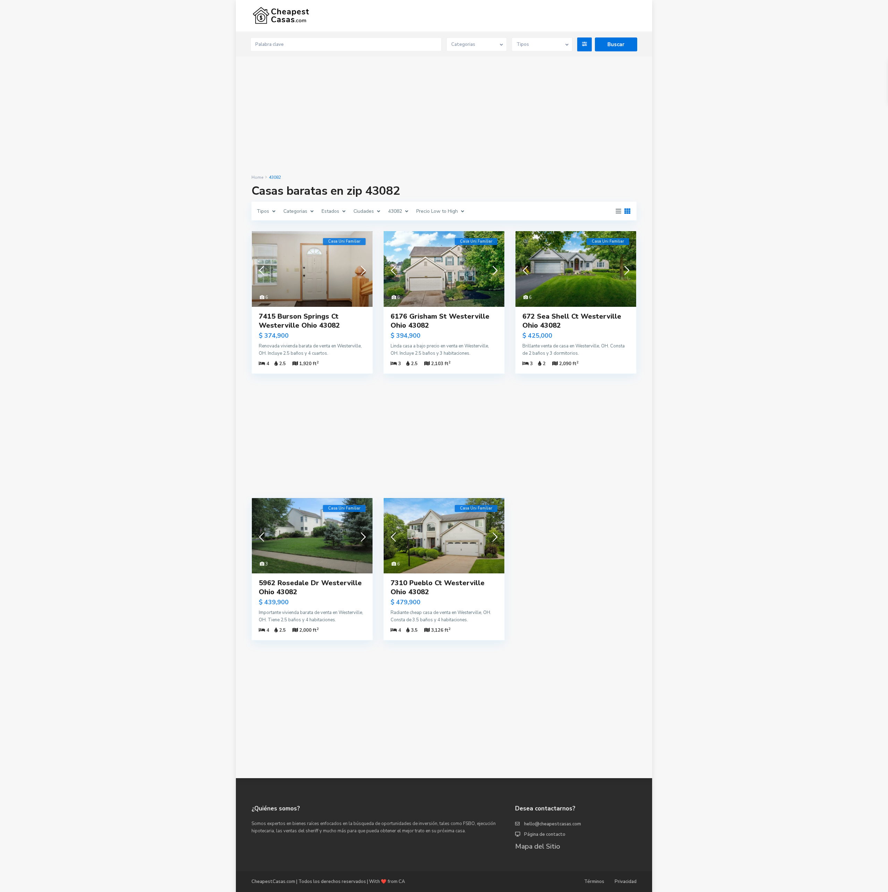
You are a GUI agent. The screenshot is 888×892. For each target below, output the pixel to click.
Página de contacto (544, 834)
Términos (594, 881)
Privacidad (626, 881)
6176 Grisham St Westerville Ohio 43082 (440, 321)
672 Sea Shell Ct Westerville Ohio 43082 (571, 321)
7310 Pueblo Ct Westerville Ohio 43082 (438, 587)
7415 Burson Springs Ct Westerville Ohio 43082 (299, 321)
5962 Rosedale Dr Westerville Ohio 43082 (310, 587)
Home (257, 177)
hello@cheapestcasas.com (552, 824)
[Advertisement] (444, 116)
